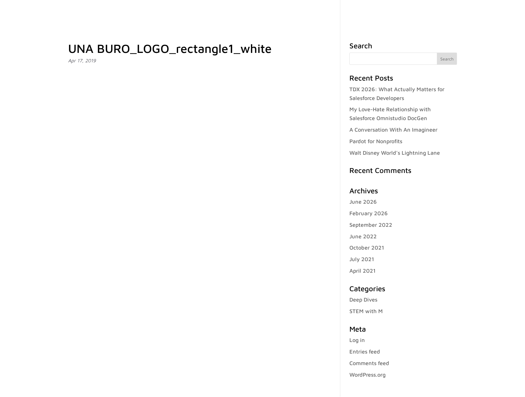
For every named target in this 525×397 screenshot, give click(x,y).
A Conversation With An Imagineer (393, 129)
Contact (479, 12)
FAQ (457, 12)
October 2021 (366, 247)
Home (310, 12)
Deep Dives (363, 299)
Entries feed (364, 351)
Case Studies (403, 12)
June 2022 (363, 236)
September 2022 (370, 225)
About (332, 12)
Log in (357, 340)
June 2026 (363, 201)
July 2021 (361, 259)
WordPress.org (367, 374)
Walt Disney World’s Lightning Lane (394, 153)
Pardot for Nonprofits (375, 141)
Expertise (364, 12)
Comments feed (369, 363)
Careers (435, 12)
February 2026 (368, 213)
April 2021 (362, 271)
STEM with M (366, 311)
